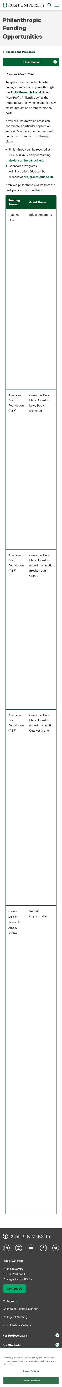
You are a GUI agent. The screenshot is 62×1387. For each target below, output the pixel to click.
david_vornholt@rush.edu (26, 160)
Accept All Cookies (31, 1380)
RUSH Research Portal (26, 92)
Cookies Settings (31, 1371)
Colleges (8, 1301)
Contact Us (14, 1288)
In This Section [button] (31, 62)
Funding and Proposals (20, 52)
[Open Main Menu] (56, 5)
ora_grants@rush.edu (38, 177)
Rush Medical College (17, 1325)
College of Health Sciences (20, 1309)
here (39, 190)
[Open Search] (50, 5)
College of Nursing (15, 1317)
